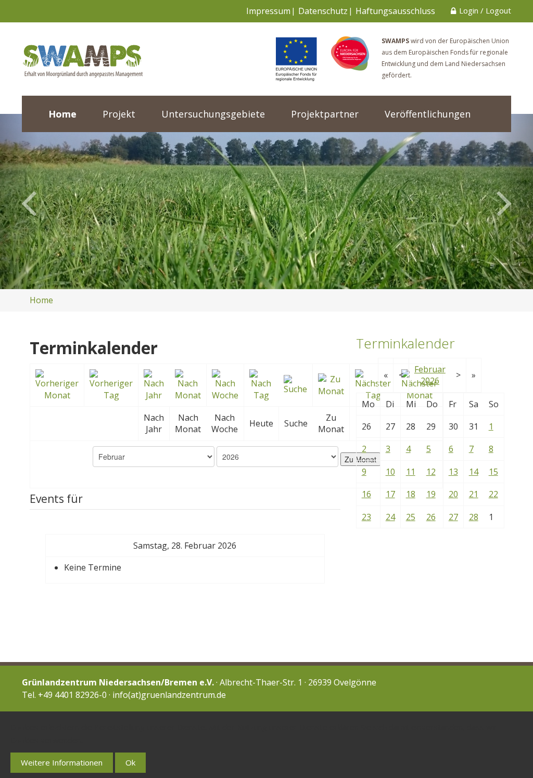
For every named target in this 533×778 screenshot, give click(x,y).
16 (366, 494)
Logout (498, 10)
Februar (430, 369)
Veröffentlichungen (428, 114)
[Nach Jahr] (154, 384)
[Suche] (295, 384)
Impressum (268, 11)
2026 (430, 380)
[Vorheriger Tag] (111, 384)
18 (410, 494)
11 (410, 471)
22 (493, 494)
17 (390, 494)
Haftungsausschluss (395, 11)
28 (473, 517)
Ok (130, 762)
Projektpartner (325, 114)
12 (431, 471)
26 (431, 517)
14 (473, 471)
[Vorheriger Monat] (57, 384)
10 (390, 471)
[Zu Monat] (331, 384)
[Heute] (261, 384)
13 (453, 471)
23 (366, 517)
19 (431, 494)
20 (453, 494)
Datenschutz (323, 11)
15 (493, 471)
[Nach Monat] (188, 384)
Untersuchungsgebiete (213, 114)
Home (62, 114)
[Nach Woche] (225, 384)
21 (473, 494)
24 (390, 517)
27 (453, 517)
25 (410, 517)
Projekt (119, 114)
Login (468, 10)
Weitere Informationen (62, 762)
